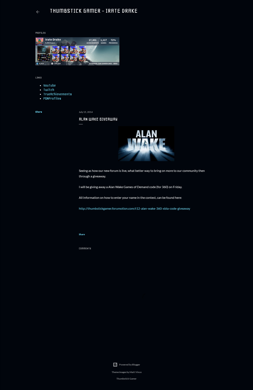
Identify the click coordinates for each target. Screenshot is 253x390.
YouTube (49, 85)
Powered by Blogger (129, 364)
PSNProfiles (52, 98)
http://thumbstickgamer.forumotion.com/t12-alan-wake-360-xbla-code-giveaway (134, 208)
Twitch (48, 90)
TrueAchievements (57, 94)
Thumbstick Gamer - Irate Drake (94, 10)
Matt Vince (136, 372)
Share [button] (38, 111)
